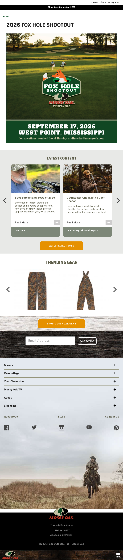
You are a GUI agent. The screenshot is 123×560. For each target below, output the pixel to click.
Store (61, 416)
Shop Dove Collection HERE (61, 7)
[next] (116, 201)
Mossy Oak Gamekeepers (85, 230)
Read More (21, 222)
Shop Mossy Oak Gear (61, 323)
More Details (37, 294)
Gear (23, 230)
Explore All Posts (61, 245)
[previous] (7, 201)
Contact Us (112, 416)
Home (6, 16)
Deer (17, 230)
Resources (11, 416)
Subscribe (87, 341)
